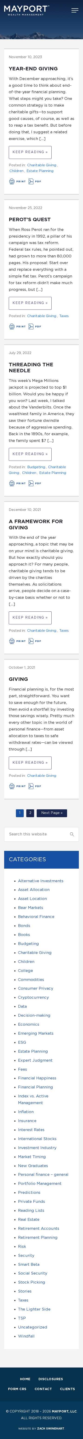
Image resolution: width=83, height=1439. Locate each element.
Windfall (26, 1336)
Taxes (64, 316)
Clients (67, 1389)
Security (26, 1255)
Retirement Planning (38, 1237)
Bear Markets (30, 908)
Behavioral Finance (36, 917)
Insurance (27, 1121)
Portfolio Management (40, 1184)
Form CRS (17, 1389)
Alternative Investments (40, 881)
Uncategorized (32, 1327)
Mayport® (27, 10)
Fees (22, 1069)
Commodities (31, 980)
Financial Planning (35, 1087)
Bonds (24, 926)
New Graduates (33, 1166)
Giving (18, 679)
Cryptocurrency (33, 997)
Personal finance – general (43, 1175)
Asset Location (32, 899)
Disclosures (51, 1379)
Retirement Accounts (38, 1228)
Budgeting (36, 467)
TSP (22, 1318)
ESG (22, 1042)
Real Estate (28, 1220)
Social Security (32, 1273)
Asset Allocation (34, 890)
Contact (43, 1389)
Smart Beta (28, 1264)
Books (24, 935)
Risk (22, 1246)
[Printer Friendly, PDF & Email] (25, 183)
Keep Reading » (30, 152)
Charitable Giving (41, 165)
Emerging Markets (35, 1033)
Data (22, 1006)
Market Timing (32, 1157)
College (25, 971)
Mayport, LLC (64, 1411)
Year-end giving (33, 68)
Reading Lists (31, 1211)
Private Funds (31, 1202)
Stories (25, 1291)
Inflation (26, 1112)
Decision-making (34, 1015)
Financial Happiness (37, 1078)
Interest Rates (31, 1130)
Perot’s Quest (30, 219)
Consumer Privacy (35, 988)
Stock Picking (31, 1282)
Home (25, 1379)
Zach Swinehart (50, 1428)
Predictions (29, 1193)
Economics (28, 1024)
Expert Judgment (35, 1060)
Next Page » (51, 813)
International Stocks (37, 1139)
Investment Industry (37, 1148)
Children (16, 171)
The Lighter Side (34, 1309)
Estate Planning (40, 171)
